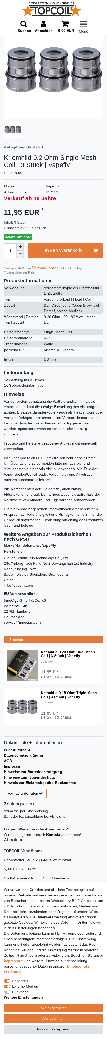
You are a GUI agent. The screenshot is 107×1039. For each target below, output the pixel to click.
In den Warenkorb (63, 250)
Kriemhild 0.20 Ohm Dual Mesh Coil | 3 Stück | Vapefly (68, 654)
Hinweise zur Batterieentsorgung (33, 772)
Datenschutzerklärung (23, 755)
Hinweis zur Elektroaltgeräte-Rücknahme (40, 783)
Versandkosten (45, 268)
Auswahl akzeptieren (54, 1029)
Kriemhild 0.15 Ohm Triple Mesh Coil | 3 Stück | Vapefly (69, 695)
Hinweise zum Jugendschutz (29, 777)
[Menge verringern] (20, 254)
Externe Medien (25, 986)
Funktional (20, 992)
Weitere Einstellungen (23, 997)
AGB (8, 761)
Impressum (13, 766)
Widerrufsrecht (17, 750)
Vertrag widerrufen (23, 793)
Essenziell (20, 981)
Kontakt (53, 835)
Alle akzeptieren (54, 1008)
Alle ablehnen (53, 1018)
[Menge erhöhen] (20, 247)
